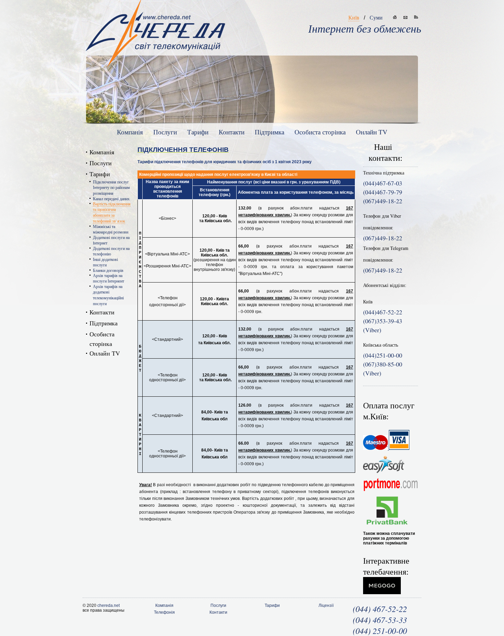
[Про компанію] (395, 17)
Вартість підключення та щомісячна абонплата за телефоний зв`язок (112, 212)
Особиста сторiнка (320, 132)
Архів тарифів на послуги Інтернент (108, 278)
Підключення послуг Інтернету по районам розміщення (111, 187)
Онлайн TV (371, 132)
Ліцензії (326, 605)
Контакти (231, 132)
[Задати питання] (405, 17)
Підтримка (269, 132)
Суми (376, 17)
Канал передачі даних (111, 198)
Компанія (130, 132)
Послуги (165, 132)
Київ (353, 17)
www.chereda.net (155, 28)
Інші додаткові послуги (105, 261)
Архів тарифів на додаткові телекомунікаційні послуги (108, 295)
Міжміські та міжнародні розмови (110, 229)
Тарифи (197, 132)
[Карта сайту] (416, 17)
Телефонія (164, 612)
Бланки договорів (108, 270)
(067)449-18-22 (382, 238)
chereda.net (108, 605)
